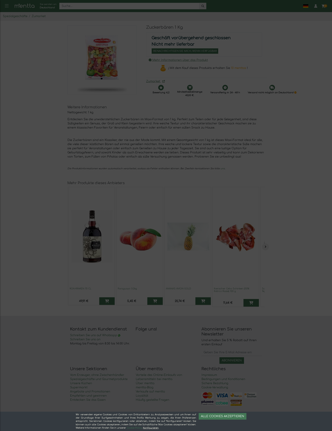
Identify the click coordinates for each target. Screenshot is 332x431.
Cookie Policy (134, 428)
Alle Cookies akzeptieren (222, 416)
